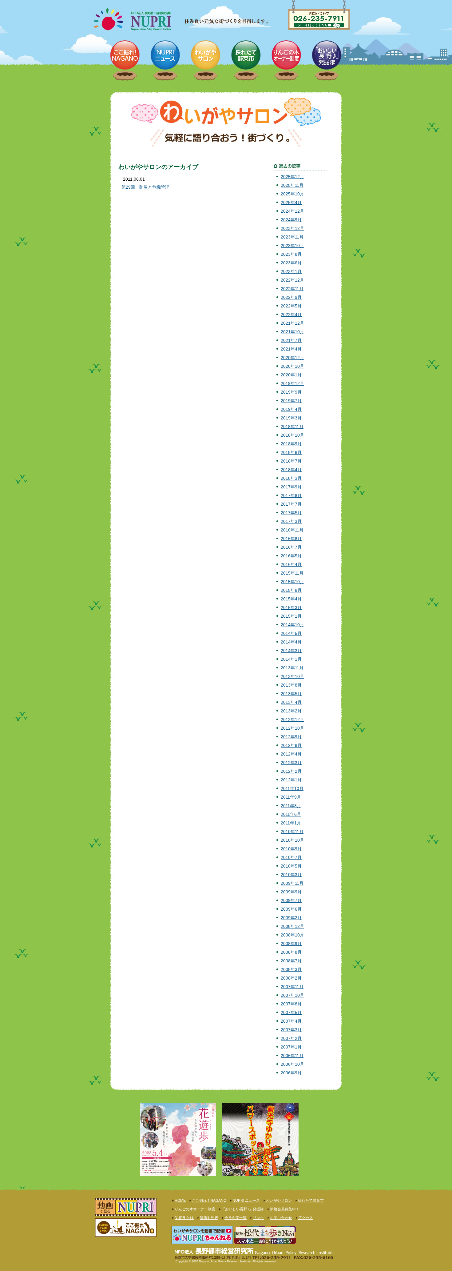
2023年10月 (292, 245)
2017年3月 (291, 521)
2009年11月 (292, 883)
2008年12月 (292, 926)
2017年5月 (291, 512)
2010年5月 (291, 866)
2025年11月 (292, 185)
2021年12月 (292, 323)
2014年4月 (291, 642)
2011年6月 (291, 814)
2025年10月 (292, 193)
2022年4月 (291, 314)
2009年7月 (291, 900)
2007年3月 (291, 1029)
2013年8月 (291, 685)
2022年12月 (292, 280)
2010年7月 (291, 857)
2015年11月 (292, 573)
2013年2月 (291, 710)
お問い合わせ (281, 1218)
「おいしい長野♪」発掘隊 (242, 1209)
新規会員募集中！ (284, 1209)
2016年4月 (291, 564)
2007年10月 (292, 995)
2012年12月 (292, 719)
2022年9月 (291, 297)
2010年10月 (292, 840)
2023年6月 (291, 262)
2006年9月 (291, 1072)
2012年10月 (292, 728)
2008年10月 (292, 934)
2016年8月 (291, 538)
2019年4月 (291, 409)
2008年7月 (291, 960)
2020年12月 (292, 357)
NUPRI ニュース (246, 1200)
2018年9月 (291, 443)
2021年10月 (292, 331)
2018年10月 (292, 435)
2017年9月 (291, 486)
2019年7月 (291, 400)
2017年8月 (291, 495)
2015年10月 (292, 581)
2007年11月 (292, 986)
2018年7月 (291, 461)
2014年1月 (291, 659)
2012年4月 (291, 754)
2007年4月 (291, 1021)
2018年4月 (291, 469)
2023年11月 (292, 237)
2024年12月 (292, 211)
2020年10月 (292, 366)
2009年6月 (291, 909)
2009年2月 (291, 917)
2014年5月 (291, 633)
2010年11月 (292, 831)
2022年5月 (291, 305)
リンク (258, 1218)
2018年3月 (291, 478)
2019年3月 (291, 417)
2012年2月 (291, 771)
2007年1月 (291, 1046)
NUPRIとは (184, 1218)
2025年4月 (291, 202)
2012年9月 (291, 736)
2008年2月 (291, 978)
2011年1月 (291, 822)
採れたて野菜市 (311, 1200)
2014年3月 (291, 650)
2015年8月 (291, 590)
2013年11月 (292, 667)
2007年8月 (291, 1003)
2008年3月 (291, 969)
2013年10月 (292, 676)
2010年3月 (291, 874)
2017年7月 (291, 504)
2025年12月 (292, 176)
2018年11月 (292, 426)
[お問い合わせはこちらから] (319, 10)
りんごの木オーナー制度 (195, 1209)
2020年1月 (291, 374)
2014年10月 (292, 624)
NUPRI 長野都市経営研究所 (151, 20)
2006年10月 (292, 1064)
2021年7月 (291, 340)
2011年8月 (291, 805)
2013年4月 (291, 702)
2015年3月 (291, 607)
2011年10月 (292, 788)
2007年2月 (291, 1038)
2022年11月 (292, 288)
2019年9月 (291, 392)
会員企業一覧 (235, 1218)
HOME (180, 1200)
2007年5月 (291, 1012)
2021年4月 (291, 349)
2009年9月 (291, 891)
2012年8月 (291, 745)
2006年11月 (292, 1055)
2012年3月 (291, 762)
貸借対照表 (209, 1218)
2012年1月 (291, 779)
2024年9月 (291, 219)
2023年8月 (291, 254)
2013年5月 (291, 693)
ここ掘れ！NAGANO (209, 1200)
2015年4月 (291, 598)
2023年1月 (291, 271)
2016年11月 (292, 529)
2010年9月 (291, 848)
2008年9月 (291, 943)
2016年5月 (291, 555)
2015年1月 (291, 616)
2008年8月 (291, 952)
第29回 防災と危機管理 (145, 187)
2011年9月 (291, 797)
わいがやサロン (279, 1200)
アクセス (305, 1218)
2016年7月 (291, 547)
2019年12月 (292, 383)
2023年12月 (292, 228)
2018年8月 (291, 452)
